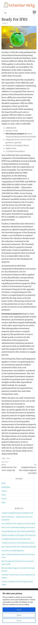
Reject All (19, 621)
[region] (19, 607)
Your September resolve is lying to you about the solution (18, 523)
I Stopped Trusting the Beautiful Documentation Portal (17, 513)
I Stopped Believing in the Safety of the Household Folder (18, 531)
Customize (19, 615)
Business (4, 491)
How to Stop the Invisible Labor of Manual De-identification (19, 546)
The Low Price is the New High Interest (13, 550)
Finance (8, 458)
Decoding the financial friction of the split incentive (16, 539)
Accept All (19, 610)
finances (6, 462)
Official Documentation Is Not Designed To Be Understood (19, 535)
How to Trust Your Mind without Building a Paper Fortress (18, 527)
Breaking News (6, 487)
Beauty (4, 483)
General (4, 498)
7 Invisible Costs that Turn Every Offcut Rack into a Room (18, 543)
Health (3, 502)
